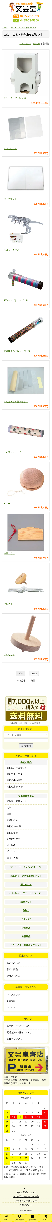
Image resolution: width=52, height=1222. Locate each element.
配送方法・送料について (19, 1032)
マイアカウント (14, 994)
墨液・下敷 (12, 858)
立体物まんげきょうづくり (17, 351)
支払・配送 (19, 1220)
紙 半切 (11, 851)
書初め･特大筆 (14, 826)
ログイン (11, 1007)
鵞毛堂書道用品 (26, 796)
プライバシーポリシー (26, 1201)
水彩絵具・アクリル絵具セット (26, 876)
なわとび (26, 919)
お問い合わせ (26, 1205)
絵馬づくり (9, 553)
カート (45, 1220)
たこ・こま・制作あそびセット (23, 27)
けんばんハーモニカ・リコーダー (26, 893)
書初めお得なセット (17, 768)
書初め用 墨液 (14, 774)
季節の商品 (12, 969)
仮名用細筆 (12, 820)
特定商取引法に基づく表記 (26, 1196)
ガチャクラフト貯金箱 (15, 98)
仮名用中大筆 (13, 839)
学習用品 (26, 928)
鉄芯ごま (8, 604)
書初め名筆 (12, 832)
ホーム (6, 1220)
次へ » (34, 673)
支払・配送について (26, 1192)
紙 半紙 (11, 845)
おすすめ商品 (13, 963)
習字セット (26, 884)
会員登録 (11, 1001)
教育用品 (26, 936)
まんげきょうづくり (14, 452)
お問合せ (32, 1220)
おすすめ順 (25, 43)
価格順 (36, 43)
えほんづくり (10, 148)
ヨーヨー (8, 503)
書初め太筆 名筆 (15, 786)
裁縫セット (26, 902)
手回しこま (9, 654)
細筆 (9, 814)
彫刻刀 (26, 910)
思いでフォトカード (14, 199)
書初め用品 (26, 762)
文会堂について (14, 1039)
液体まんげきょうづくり (16, 300)
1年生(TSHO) (13, 976)
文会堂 (4, 27)
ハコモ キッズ (11, 250)
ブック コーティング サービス (26, 867)
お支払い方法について (18, 1026)
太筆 (9, 807)
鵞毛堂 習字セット (17, 801)
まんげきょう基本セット (16, 401)
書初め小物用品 (14, 780)
